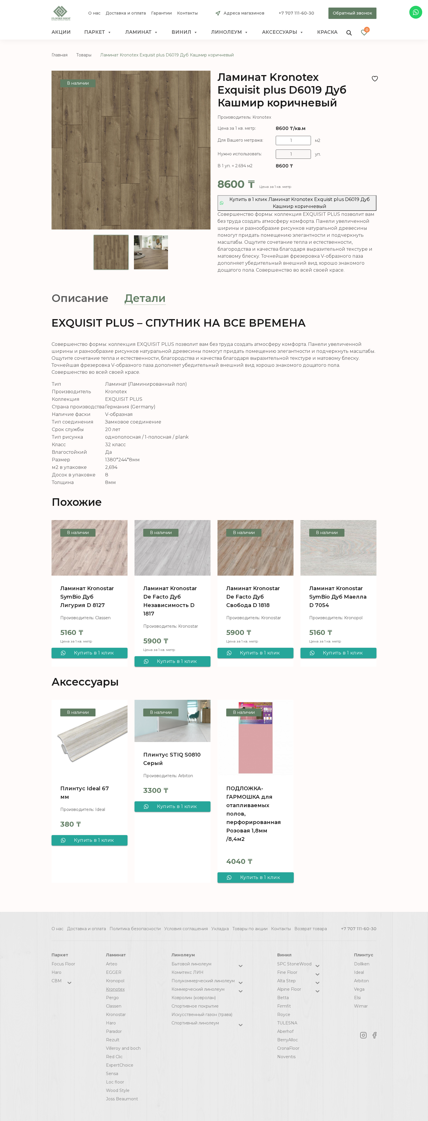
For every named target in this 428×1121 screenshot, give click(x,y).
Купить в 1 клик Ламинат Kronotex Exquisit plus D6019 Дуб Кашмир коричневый (299, 203)
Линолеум (226, 32)
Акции (61, 32)
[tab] (80, 298)
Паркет (94, 32)
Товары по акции (250, 928)
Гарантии (161, 13)
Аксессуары (279, 32)
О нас (94, 13)
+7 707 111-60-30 (296, 13)
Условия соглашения (186, 928)
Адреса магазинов (244, 13)
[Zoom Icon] (131, 150)
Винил (181, 32)
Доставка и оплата (126, 13)
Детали (145, 298)
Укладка (220, 928)
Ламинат (138, 32)
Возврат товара (310, 928)
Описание (80, 298)
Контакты (187, 13)
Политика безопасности (135, 928)
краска (327, 32)
